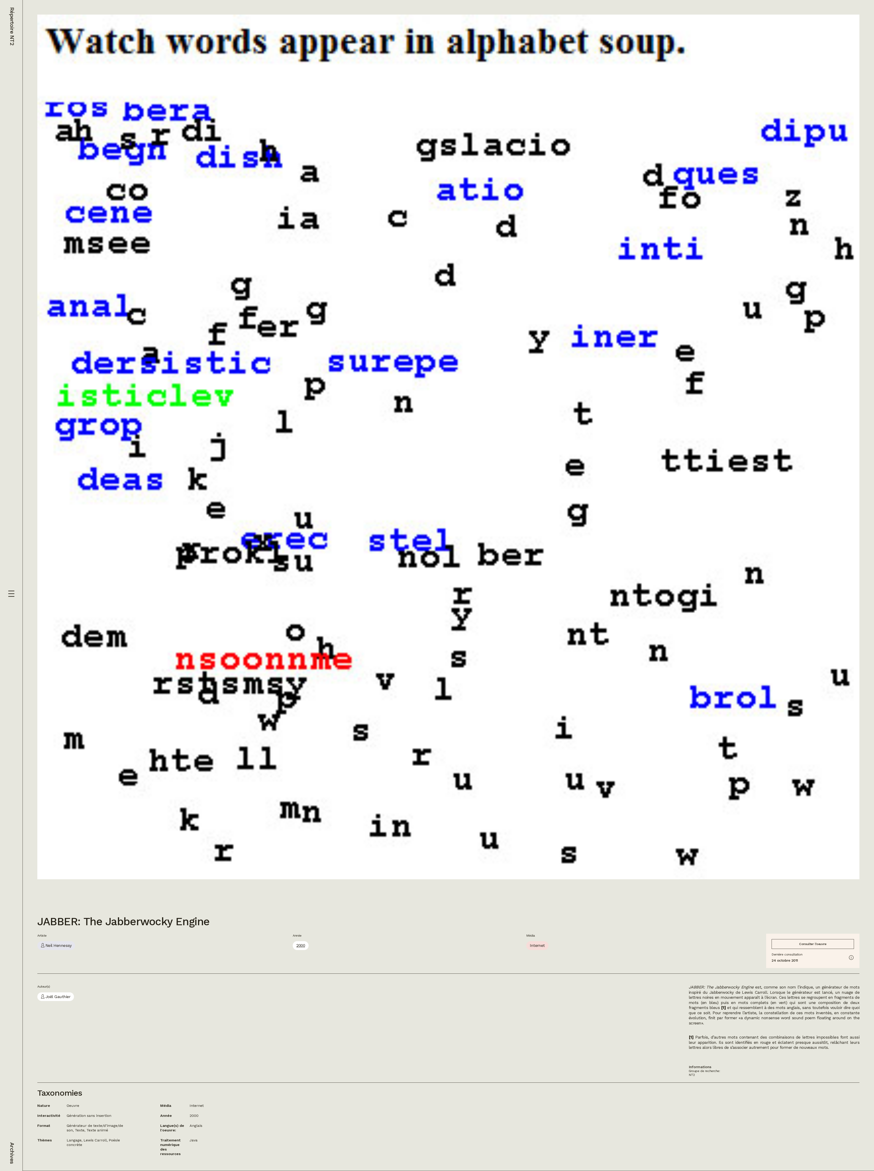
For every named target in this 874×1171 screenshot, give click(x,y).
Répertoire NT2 (12, 26)
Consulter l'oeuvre (812, 944)
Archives (12, 1153)
